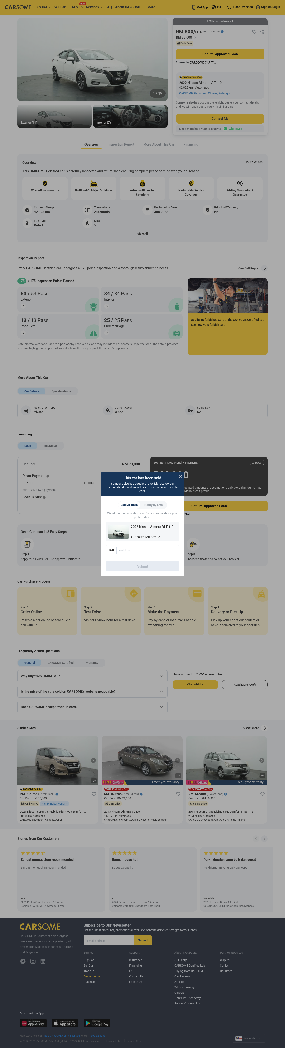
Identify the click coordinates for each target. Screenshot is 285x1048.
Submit (142, 566)
